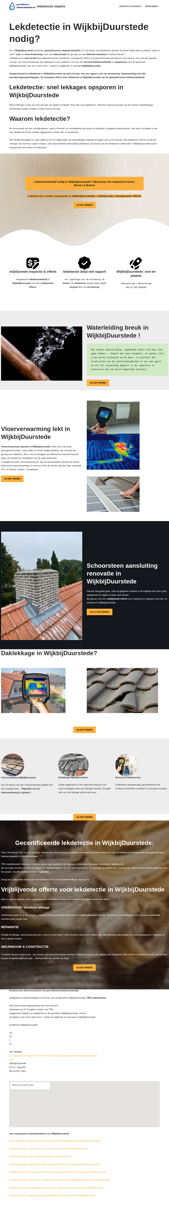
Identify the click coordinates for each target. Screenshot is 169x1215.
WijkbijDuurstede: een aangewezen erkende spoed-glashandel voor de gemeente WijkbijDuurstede (57, 1172)
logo (11, 1059)
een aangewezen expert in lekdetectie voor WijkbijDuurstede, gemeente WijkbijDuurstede (53, 1055)
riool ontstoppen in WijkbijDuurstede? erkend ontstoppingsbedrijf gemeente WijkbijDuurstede (54, 1141)
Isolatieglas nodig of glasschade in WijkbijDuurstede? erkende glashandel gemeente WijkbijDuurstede (59, 1180)
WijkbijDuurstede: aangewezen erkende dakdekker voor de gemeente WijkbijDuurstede (52, 1195)
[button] (158, 6)
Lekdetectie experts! (130, 6)
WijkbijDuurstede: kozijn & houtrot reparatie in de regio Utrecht (40, 1156)
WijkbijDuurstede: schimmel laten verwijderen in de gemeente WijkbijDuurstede (48, 1148)
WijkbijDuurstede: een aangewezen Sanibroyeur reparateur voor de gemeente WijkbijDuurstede (56, 1187)
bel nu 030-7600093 (99, 612)
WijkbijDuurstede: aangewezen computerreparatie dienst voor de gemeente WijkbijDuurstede (55, 1164)
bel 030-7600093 (84, 205)
